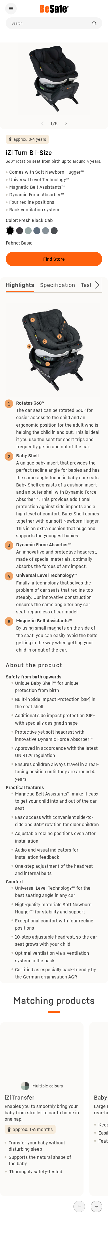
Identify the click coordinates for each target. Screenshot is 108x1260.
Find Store (54, 259)
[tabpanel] (54, 641)
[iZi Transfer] (42, 1051)
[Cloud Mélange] (36, 230)
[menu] (11, 8)
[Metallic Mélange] (19, 230)
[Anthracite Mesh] (54, 230)
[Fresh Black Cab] (10, 230)
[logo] (54, 9)
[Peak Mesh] (45, 230)
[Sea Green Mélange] (28, 230)
